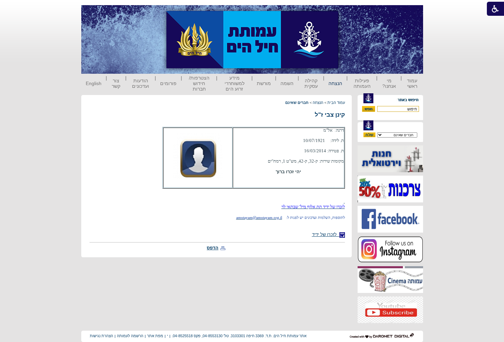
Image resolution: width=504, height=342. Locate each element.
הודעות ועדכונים (140, 83)
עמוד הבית (336, 103)
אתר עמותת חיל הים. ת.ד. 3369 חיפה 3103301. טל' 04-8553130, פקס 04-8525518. (239, 336)
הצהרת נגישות (101, 336)
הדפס (212, 247)
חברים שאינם (297, 103)
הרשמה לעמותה (130, 336)
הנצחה (335, 83)
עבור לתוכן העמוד (351, 11)
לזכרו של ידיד (325, 234)
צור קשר (116, 83)
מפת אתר (155, 336)
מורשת (264, 83)
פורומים (168, 83)
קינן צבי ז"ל (330, 114)
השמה (286, 83)
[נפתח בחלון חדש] (390, 170)
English (93, 83)
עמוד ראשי (412, 83)
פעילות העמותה (362, 83)
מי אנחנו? (389, 83)
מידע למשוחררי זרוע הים (234, 83)
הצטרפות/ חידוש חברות (199, 83)
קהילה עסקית (311, 83)
